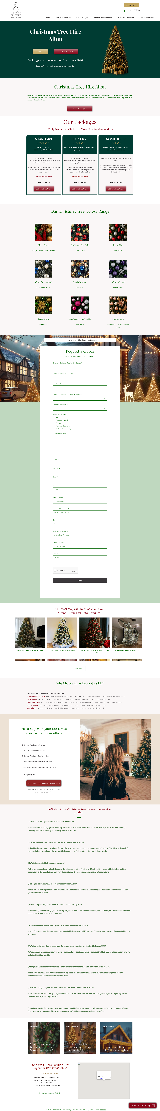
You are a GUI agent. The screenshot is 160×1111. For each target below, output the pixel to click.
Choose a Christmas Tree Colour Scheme (67, 394)
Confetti (14, 12)
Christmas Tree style (60, 404)
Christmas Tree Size (59, 383)
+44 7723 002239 (133, 10)
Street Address (58, 497)
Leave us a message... (60, 433)
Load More (78, 668)
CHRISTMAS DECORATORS (16, 16)
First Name (56, 459)
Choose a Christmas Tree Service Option (67, 363)
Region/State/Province (60, 531)
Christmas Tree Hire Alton (80, 87)
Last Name (56, 468)
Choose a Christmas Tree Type (63, 373)
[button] (146, 17)
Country (55, 553)
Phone (55, 486)
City (54, 520)
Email (54, 477)
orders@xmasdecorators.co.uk (49, 1085)
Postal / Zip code (58, 542)
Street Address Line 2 (60, 509)
